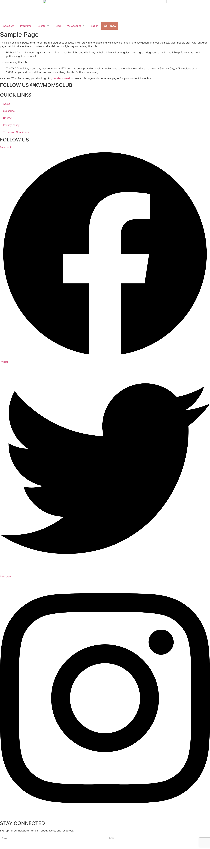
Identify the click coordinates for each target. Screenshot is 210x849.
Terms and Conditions (16, 132)
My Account (74, 25)
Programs (25, 25)
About (6, 103)
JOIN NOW (110, 25)
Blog (58, 25)
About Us (8, 25)
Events (41, 25)
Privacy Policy (11, 125)
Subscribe (9, 110)
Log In (94, 25)
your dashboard (60, 78)
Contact (7, 117)
